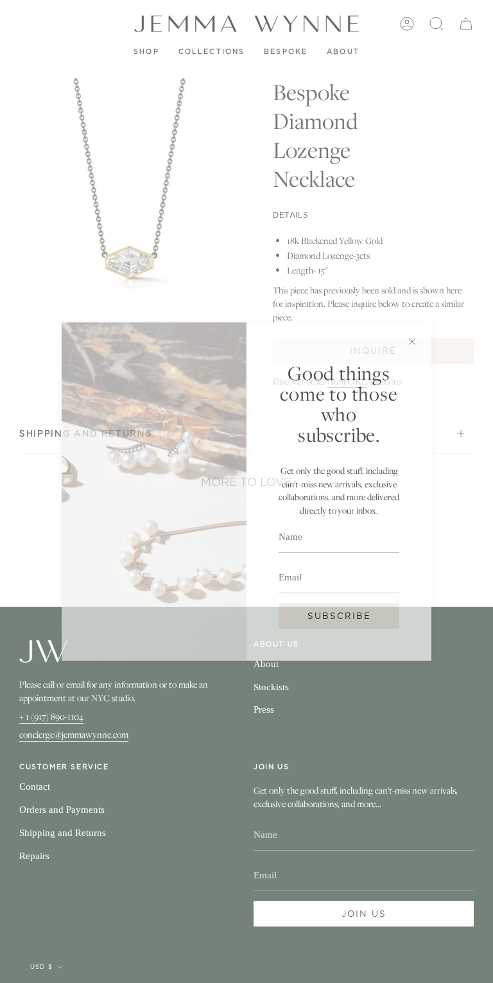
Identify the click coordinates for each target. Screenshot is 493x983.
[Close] (412, 341)
